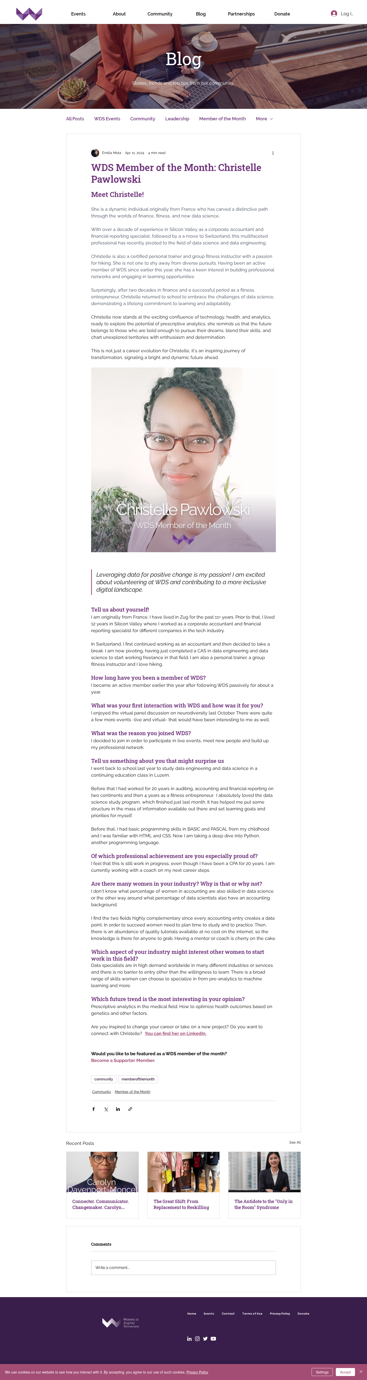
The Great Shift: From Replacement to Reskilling (181, 1204)
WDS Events (107, 118)
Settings (322, 1372)
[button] (160, 14)
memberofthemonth (138, 1079)
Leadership (177, 118)
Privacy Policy (197, 1372)
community (103, 1079)
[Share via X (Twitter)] (105, 1109)
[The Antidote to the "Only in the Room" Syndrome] (264, 1172)
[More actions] (273, 153)
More (261, 118)
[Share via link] (130, 1109)
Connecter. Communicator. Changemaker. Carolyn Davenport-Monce (100, 1204)
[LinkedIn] (189, 1339)
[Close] (361, 1372)
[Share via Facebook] (93, 1109)
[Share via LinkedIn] (118, 1109)
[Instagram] (197, 1339)
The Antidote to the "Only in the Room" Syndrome (263, 1204)
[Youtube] (213, 1339)
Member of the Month (222, 118)
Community (142, 118)
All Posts (75, 118)
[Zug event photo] (184, 1172)
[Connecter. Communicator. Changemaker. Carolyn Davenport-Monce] (102, 1172)
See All (295, 1142)
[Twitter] (205, 1339)
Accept (345, 1372)
